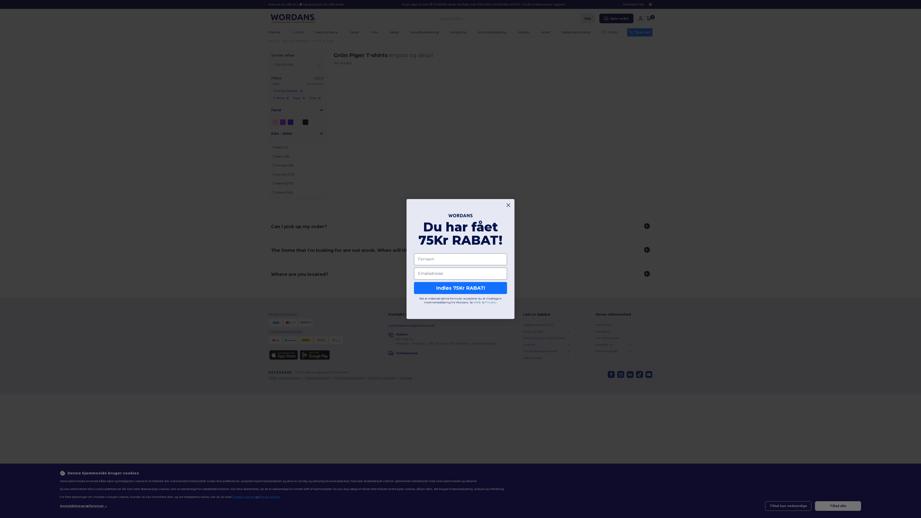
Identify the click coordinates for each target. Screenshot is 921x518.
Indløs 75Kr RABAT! (460, 288)
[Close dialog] (508, 205)
